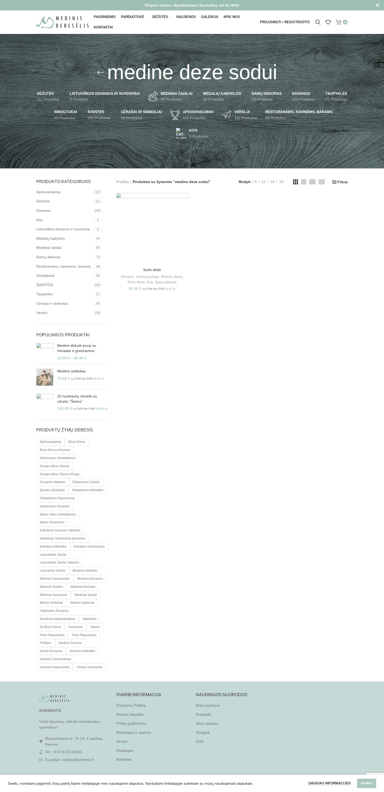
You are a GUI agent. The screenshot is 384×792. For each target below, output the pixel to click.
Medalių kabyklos (50, 238)
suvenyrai (75, 627)
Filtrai (343, 182)
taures (95, 627)
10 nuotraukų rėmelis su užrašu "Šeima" (77, 398)
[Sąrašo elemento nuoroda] (72, 752)
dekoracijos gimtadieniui (57, 458)
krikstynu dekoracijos (89, 546)
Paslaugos (124, 750)
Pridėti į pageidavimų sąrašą (184, 225)
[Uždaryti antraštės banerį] (377, 5)
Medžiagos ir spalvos (133, 732)
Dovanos (43, 210)
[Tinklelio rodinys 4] (303, 181)
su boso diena (50, 627)
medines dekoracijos (55, 578)
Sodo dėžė (152, 270)
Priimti (367, 783)
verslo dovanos (51, 651)
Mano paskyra (207, 705)
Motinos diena (171, 277)
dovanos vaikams (52, 482)
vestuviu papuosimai (54, 667)
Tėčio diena (136, 282)
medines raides (51, 587)
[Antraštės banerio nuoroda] (184, 5)
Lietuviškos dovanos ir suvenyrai (63, 229)
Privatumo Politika (131, 705)
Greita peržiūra (184, 213)
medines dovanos (90, 578)
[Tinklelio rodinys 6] (322, 181)
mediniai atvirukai (82, 587)
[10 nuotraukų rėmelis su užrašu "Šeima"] (44, 402)
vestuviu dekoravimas (55, 659)
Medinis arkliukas (71, 371)
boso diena (76, 442)
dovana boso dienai (54, 466)
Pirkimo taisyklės (130, 714)
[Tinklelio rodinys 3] (295, 181)
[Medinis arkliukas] (44, 377)
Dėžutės (43, 201)
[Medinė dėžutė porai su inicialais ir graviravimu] (44, 352)
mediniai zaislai (85, 595)
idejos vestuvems (52, 522)
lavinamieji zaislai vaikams (59, 562)
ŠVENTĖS (44, 285)
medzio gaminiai (82, 603)
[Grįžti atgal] (100, 72)
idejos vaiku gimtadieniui (58, 514)
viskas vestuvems (89, 667)
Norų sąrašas (207, 723)
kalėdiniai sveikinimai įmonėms (62, 538)
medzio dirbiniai (51, 603)
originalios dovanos (54, 611)
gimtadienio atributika (87, 490)
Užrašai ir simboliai (51, 303)
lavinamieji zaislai (53, 554)
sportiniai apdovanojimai (57, 619)
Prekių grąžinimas (131, 723)
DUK (199, 741)
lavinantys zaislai (52, 570)
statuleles (90, 619)
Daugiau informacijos (330, 783)
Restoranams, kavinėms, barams (63, 266)
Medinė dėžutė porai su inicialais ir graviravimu (76, 348)
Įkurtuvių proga (147, 277)
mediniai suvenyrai (53, 595)
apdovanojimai (50, 442)
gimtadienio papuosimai (57, 498)
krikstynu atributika (53, 546)
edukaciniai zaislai (86, 482)
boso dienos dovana (55, 450)
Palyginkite (184, 201)
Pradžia (122, 182)
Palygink (203, 732)
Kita (39, 220)
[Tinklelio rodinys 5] (312, 181)
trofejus (45, 643)
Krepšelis (203, 714)
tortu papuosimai (84, 635)
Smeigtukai (45, 275)
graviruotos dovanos (55, 506)
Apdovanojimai (48, 192)
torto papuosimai (52, 635)
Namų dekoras (48, 257)
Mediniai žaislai (48, 247)
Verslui (41, 312)
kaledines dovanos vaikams (60, 530)
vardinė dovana (70, 643)
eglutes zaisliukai (52, 490)
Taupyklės (44, 294)
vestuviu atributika (82, 651)
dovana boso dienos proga (59, 474)
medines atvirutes (85, 570)
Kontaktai (124, 759)
